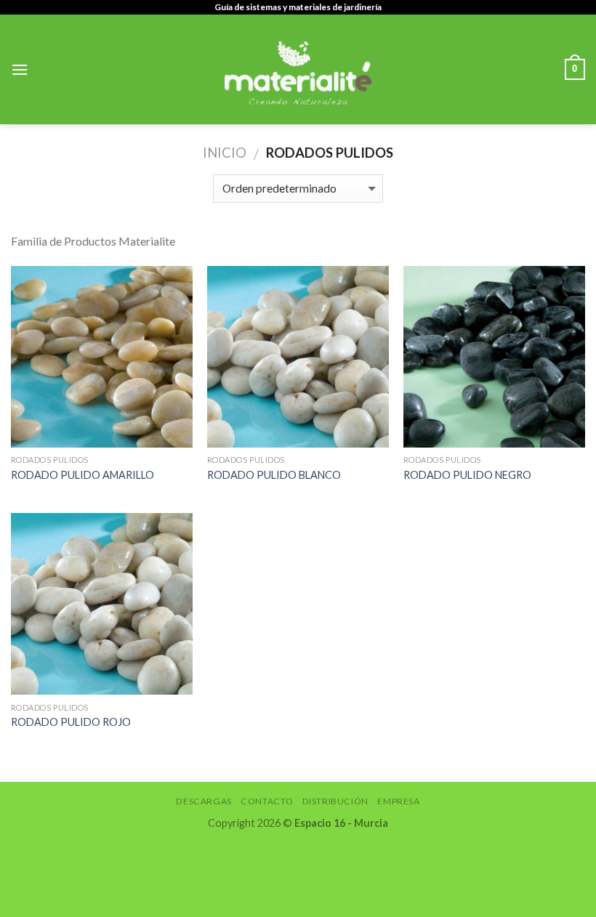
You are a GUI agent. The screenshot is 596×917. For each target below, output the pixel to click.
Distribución (335, 801)
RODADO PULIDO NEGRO (467, 475)
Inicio (224, 153)
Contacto (267, 801)
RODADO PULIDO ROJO (71, 722)
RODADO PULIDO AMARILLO (82, 475)
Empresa (398, 801)
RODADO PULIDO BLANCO (274, 475)
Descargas (204, 801)
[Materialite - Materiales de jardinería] (298, 69)
